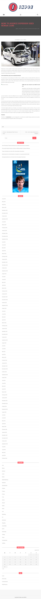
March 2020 (4, 391)
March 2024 (4, 253)
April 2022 (4, 319)
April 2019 (4, 423)
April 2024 (4, 250)
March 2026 (4, 207)
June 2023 (4, 279)
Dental (3, 476)
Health (3, 505)
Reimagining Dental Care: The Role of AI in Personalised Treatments (14, 157)
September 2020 (5, 374)
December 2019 (4, 400)
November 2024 (5, 236)
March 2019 (4, 426)
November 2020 (5, 368)
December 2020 (4, 365)
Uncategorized (4, 540)
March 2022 (4, 322)
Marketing (4, 514)
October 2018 (4, 440)
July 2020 (3, 380)
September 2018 (5, 443)
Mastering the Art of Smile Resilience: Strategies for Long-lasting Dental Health (15, 154)
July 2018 (3, 446)
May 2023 (3, 282)
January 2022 (4, 328)
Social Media (4, 525)
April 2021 (4, 354)
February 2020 (4, 394)
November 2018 (5, 438)
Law (3, 511)
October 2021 (4, 337)
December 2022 (4, 296)
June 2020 (4, 383)
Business (3, 471)
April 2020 (4, 389)
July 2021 (3, 345)
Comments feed (5, 581)
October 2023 (4, 267)
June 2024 (4, 244)
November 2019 (5, 403)
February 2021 (4, 360)
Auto (3, 126)
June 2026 (4, 198)
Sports (3, 528)
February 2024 (4, 256)
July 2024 (3, 242)
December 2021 (4, 331)
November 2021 (5, 334)
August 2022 (4, 308)
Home (3, 508)
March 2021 (4, 357)
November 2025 (5, 213)
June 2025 (4, 221)
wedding (3, 543)
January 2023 (4, 293)
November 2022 (5, 299)
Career (3, 473)
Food (3, 497)
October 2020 (4, 371)
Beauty (3, 468)
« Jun (3, 568)
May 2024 (3, 247)
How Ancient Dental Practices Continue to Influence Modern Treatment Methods (16, 148)
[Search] (37, 14)
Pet (2, 517)
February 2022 (4, 325)
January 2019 (4, 432)
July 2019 (3, 414)
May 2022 (3, 316)
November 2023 (5, 265)
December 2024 (4, 233)
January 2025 (4, 230)
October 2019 (4, 406)
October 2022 (4, 302)
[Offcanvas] (3, 14)
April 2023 (4, 285)
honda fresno (8, 117)
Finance (3, 491)
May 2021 (3, 351)
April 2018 (4, 455)
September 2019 (5, 409)
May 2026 (3, 201)
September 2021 (5, 340)
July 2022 (3, 311)
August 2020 (4, 377)
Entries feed (4, 578)
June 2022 (4, 314)
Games (3, 499)
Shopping (3, 522)
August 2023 (4, 273)
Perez (24, 39)
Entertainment (4, 485)
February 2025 (4, 227)
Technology (4, 531)
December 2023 (4, 262)
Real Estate (4, 520)
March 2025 (4, 224)
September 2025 (5, 218)
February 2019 (4, 429)
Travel (3, 537)
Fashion (3, 488)
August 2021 (4, 342)
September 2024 (5, 239)
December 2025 (4, 210)
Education (4, 482)
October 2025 (4, 216)
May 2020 (3, 386)
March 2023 (4, 288)
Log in (3, 575)
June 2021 (4, 348)
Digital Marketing (5, 479)
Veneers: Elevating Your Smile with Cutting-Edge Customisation (13, 151)
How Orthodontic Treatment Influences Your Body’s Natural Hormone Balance (15, 145)
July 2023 (3, 276)
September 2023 (5, 270)
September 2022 (5, 305)
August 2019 (4, 412)
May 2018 (3, 452)
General (3, 502)
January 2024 (4, 259)
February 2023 (4, 291)
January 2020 (4, 397)
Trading (3, 534)
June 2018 (4, 449)
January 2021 (4, 363)
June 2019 (4, 417)
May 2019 (3, 420)
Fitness (3, 494)
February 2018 (4, 458)
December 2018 (4, 435)
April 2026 (4, 204)
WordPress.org (4, 584)
